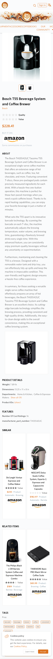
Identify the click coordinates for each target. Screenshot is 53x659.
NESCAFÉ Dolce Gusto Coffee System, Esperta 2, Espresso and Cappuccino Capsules (38, 480)
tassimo (30, 627)
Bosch (4, 108)
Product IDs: (11, 402)
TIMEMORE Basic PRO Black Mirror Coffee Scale (38, 572)
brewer (26, 622)
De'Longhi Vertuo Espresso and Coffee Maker (14, 480)
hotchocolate (9, 627)
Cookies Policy (20, 646)
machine (20, 627)
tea (38, 627)
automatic (8, 631)
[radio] (3, 115)
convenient (45, 622)
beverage (17, 622)
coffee (35, 622)
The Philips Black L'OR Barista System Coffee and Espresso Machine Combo (14, 572)
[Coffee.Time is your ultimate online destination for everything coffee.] (5, 5)
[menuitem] (42, 5)
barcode (7, 622)
